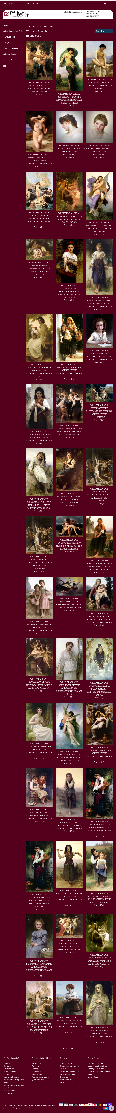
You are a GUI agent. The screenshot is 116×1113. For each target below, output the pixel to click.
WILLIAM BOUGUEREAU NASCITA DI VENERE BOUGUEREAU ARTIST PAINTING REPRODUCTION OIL (39, 218)
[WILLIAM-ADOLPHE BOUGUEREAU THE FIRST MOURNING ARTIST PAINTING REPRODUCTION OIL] (69, 526)
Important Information (11, 1077)
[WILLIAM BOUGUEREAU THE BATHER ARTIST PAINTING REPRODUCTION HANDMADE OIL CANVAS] (99, 59)
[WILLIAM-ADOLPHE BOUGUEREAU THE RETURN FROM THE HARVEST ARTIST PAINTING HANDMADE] (69, 403)
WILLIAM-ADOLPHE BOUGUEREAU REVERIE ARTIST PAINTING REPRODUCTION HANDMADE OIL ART (69, 688)
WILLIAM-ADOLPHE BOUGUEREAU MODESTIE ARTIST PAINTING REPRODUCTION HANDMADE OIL (99, 1033)
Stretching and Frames (68, 1074)
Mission (6, 1074)
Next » (73, 1048)
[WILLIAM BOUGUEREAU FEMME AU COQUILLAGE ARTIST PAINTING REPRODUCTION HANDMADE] (39, 131)
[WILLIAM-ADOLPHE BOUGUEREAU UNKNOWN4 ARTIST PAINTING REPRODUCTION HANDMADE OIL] (69, 338)
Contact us (7, 1066)
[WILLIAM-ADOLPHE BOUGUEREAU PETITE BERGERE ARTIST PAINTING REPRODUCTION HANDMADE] (69, 792)
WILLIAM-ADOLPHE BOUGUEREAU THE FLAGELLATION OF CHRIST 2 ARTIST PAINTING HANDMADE (39, 562)
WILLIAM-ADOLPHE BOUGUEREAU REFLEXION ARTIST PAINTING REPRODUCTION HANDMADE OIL (39, 749)
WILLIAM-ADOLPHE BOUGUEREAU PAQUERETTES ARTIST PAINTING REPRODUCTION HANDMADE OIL (39, 967)
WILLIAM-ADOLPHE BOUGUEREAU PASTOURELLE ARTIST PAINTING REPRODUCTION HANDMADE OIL (69, 897)
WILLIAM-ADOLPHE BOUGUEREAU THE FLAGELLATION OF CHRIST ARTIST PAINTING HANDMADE (99, 495)
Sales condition (37, 1063)
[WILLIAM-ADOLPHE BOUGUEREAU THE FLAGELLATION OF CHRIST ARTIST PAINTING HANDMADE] (99, 467)
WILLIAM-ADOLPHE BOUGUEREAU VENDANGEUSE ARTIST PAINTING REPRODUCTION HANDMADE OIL (69, 291)
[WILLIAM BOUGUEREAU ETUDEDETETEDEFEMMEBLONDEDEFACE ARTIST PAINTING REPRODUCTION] (99, 127)
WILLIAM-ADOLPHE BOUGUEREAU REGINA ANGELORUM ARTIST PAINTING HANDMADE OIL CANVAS (99, 689)
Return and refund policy (41, 1077)
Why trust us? (8, 1069)
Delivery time (36, 1071)
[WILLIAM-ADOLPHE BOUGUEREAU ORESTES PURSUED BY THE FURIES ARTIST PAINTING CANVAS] (69, 926)
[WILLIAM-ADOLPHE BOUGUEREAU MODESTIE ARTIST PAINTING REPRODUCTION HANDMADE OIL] (99, 1003)
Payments (35, 1066)
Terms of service (38, 1074)
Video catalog (93, 1077)
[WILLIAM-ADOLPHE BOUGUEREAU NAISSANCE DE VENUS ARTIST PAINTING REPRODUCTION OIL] (39, 1000)
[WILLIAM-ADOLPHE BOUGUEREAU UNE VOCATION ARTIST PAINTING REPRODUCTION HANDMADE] (99, 331)
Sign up (35, 3)
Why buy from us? (10, 1071)
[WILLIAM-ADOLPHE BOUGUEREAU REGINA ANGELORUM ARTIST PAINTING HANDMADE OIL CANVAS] (99, 659)
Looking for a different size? (70, 1071)
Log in (28, 3)
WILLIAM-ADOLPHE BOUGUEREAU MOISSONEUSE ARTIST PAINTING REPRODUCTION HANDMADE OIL (69, 1024)
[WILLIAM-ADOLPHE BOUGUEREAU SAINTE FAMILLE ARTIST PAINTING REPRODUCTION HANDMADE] (99, 594)
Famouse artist (13, 37)
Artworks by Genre (13, 48)
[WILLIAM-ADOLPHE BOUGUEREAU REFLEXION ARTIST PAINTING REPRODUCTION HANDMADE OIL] (39, 722)
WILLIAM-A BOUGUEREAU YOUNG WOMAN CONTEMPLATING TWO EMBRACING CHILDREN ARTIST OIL (39, 268)
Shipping (35, 1069)
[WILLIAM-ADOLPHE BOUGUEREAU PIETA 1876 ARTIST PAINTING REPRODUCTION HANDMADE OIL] (99, 724)
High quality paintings (96, 1063)
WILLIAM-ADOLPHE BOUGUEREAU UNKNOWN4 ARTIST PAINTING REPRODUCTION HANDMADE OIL (69, 370)
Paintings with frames (96, 1069)
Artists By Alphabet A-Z (13, 31)
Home (5, 25)
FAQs (62, 1082)
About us (6, 1063)
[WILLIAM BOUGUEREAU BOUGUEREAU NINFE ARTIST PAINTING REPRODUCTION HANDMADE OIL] (69, 191)
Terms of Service (9, 1091)
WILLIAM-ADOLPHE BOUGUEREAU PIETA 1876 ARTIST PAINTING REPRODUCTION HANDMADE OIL (99, 753)
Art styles (13, 43)
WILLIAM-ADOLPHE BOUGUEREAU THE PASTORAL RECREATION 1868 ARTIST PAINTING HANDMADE (99, 411)
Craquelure (64, 1077)
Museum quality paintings (97, 1066)
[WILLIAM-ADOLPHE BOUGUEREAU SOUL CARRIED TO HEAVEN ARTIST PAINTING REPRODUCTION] (69, 586)
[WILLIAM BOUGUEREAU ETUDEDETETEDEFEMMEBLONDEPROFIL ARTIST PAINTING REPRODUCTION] (69, 127)
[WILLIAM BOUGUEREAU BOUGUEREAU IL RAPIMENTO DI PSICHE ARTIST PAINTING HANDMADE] (99, 196)
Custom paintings (66, 1063)
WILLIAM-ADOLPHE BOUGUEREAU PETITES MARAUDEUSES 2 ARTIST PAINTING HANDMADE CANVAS (39, 900)
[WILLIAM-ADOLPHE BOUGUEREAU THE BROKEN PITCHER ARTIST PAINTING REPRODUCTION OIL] (99, 537)
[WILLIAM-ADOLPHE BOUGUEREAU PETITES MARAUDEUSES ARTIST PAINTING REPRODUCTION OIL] (99, 793)
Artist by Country (13, 54)
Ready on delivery (66, 1080)
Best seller (7, 60)
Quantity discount (38, 1080)
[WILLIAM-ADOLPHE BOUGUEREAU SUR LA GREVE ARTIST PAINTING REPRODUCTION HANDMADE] (39, 598)
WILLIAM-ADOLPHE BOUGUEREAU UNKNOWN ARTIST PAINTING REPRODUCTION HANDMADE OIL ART (39, 370)
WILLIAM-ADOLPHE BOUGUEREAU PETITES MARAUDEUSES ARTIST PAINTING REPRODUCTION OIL (99, 827)
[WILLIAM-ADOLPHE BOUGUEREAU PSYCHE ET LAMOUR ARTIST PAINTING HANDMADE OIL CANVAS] (69, 726)
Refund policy (8, 1093)
